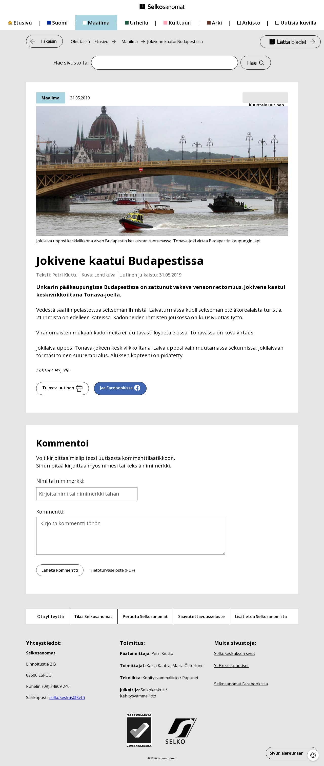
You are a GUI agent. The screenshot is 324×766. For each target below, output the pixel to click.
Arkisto (251, 22)
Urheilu (139, 22)
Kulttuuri (180, 22)
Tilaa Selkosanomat (93, 616)
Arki (217, 22)
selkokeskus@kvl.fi (67, 697)
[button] (265, 97)
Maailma (99, 22)
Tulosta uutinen (58, 388)
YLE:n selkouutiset (231, 665)
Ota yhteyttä (50, 616)
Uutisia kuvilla (298, 22)
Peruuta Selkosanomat (145, 616)
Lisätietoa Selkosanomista (261, 616)
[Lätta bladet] (290, 41)
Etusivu (22, 22)
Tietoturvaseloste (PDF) (112, 570)
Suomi (60, 22)
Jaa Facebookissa (116, 388)
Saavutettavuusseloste (201, 616)
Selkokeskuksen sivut (234, 653)
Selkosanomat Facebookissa (241, 684)
